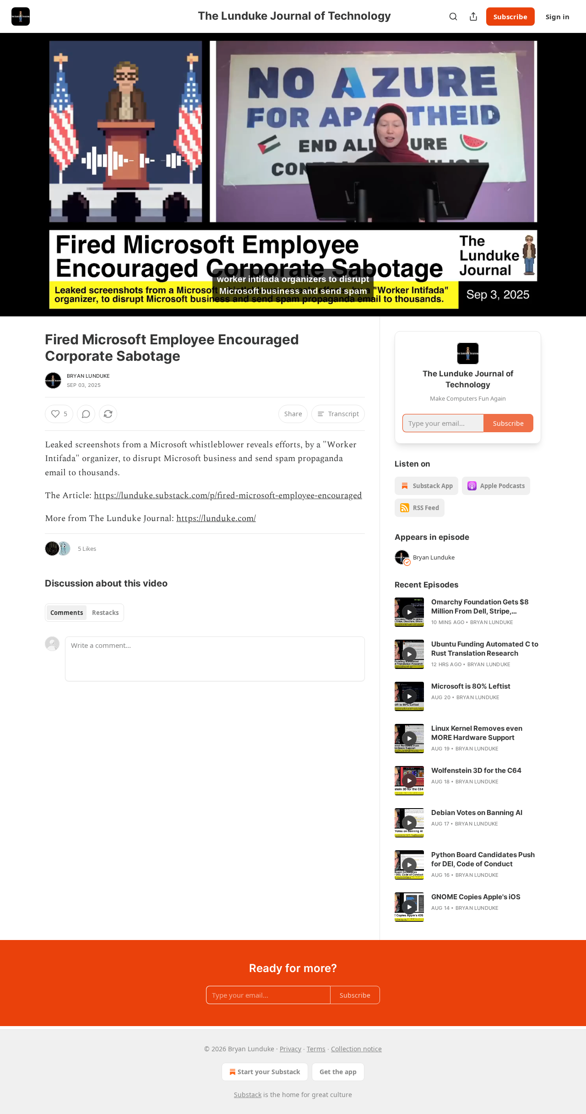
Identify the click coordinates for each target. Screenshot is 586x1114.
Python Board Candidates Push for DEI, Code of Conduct (483, 859)
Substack (247, 1094)
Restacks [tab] (105, 613)
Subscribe (510, 16)
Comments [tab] (66, 613)
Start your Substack (269, 1071)
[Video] (23, 164)
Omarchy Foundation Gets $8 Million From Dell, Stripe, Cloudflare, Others (480, 607)
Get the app (338, 1071)
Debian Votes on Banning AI (476, 812)
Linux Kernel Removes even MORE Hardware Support (476, 733)
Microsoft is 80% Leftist (470, 686)
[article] (468, 612)
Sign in (558, 16)
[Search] (453, 16)
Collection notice (356, 1048)
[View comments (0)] (564, 180)
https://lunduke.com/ (216, 518)
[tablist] (84, 612)
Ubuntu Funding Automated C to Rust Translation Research (484, 649)
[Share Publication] (473, 16)
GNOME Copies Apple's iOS (476, 896)
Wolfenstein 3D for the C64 (476, 770)
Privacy (290, 1048)
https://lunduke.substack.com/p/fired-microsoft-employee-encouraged (228, 495)
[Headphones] (23, 184)
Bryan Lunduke (88, 376)
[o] (409, 612)
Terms (316, 1048)
